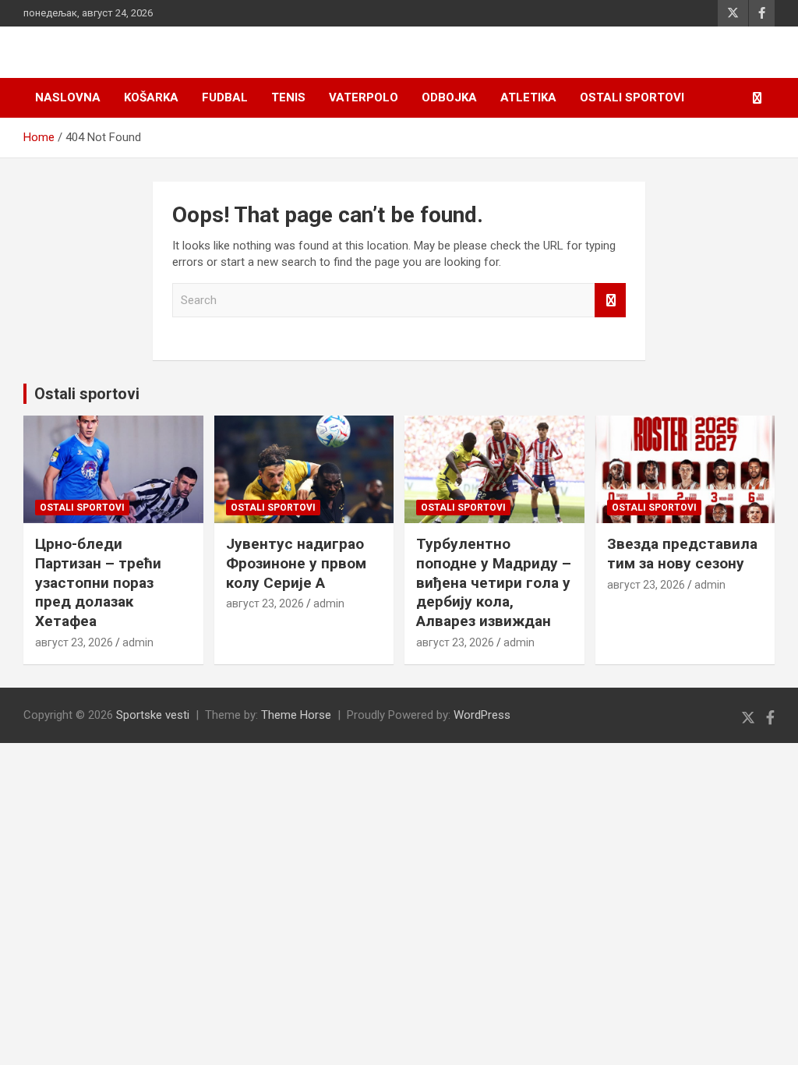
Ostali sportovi (632, 97)
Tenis (288, 97)
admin (138, 642)
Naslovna (68, 97)
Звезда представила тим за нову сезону (682, 553)
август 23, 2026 (74, 642)
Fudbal (225, 97)
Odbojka (449, 97)
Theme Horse (296, 715)
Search (610, 300)
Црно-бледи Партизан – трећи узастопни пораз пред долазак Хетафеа (98, 582)
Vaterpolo (363, 97)
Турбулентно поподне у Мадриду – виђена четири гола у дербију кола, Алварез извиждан (493, 582)
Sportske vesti (152, 715)
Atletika (528, 97)
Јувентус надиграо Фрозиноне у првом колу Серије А (296, 563)
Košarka (151, 97)
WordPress (482, 715)
